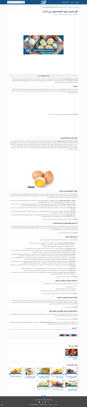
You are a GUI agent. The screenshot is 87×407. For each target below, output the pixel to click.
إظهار (39, 76)
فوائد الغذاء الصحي (68, 307)
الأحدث (71, 2)
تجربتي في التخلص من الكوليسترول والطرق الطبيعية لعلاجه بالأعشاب (57, 219)
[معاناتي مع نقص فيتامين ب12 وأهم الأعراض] (71, 371)
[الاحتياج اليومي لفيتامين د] (15, 371)
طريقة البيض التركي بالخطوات (72, 358)
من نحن (55, 404)
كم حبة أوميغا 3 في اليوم (43, 389)
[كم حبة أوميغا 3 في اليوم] (43, 384)
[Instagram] (42, 402)
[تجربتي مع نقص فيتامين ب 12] (57, 384)
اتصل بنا (50, 404)
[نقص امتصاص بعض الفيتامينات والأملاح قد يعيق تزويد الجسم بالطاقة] (71, 384)
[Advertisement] (43, 26)
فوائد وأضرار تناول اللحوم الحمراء (65, 233)
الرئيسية (77, 2)
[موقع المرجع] (43, 2)
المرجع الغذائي (70, 7)
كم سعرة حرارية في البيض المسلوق (64, 277)
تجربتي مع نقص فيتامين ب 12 (58, 389)
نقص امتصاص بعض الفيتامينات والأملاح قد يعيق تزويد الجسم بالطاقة (72, 391)
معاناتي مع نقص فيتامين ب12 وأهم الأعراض (71, 377)
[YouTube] (39, 402)
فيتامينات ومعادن (62, 7)
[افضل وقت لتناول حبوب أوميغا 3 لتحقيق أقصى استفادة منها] (43, 371)
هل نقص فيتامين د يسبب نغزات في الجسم (57, 377)
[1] (68, 149)
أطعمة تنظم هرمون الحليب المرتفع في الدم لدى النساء (60, 114)
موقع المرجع (39, 80)
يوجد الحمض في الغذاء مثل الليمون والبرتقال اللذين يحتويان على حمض (57, 293)
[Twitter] (45, 402)
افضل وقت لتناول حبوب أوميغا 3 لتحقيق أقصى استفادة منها (44, 378)
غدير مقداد (70, 14)
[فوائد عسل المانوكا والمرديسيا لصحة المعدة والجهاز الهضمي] (29, 371)
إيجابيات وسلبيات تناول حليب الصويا (64, 319)
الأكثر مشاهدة (65, 2)
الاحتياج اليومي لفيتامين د (16, 377)
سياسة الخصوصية (43, 404)
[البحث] (8, 2)
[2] (67, 149)
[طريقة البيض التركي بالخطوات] (71, 352)
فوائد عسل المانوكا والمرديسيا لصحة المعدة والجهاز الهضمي (30, 378)
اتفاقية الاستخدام (34, 404)
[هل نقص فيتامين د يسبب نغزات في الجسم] (57, 371)
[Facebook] (48, 402)
